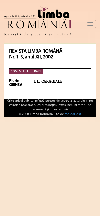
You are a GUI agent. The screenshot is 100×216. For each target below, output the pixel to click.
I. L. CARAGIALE (48, 82)
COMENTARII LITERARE (26, 71)
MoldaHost (73, 114)
